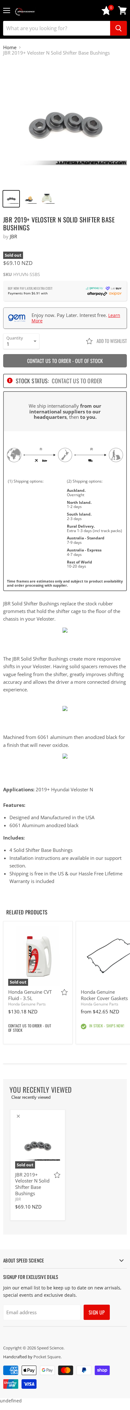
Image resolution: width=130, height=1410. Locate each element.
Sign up (97, 1312)
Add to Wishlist (111, 340)
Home (9, 47)
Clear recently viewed (30, 1097)
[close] (18, 1116)
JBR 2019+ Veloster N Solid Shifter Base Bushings (32, 1183)
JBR (13, 236)
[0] (106, 13)
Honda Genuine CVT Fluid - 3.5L (30, 995)
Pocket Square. (47, 1357)
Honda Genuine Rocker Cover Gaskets (104, 995)
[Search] (118, 28)
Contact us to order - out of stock (65, 361)
